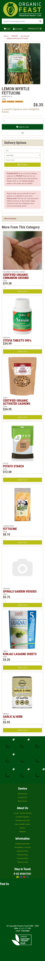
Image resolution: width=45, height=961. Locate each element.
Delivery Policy (22, 851)
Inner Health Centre (22, 824)
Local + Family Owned (22, 813)
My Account (22, 794)
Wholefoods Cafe (22, 820)
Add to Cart (23, 127)
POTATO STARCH (13, 466)
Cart (8, 29)
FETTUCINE (10, 529)
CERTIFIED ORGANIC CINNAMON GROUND (16, 276)
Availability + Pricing (22, 847)
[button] (22, 133)
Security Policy (22, 858)
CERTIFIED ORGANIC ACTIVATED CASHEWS (16, 402)
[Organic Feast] (22, 9)
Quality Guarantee (22, 844)
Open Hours (22, 801)
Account (18, 29)
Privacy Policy (22, 855)
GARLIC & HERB (12, 716)
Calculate (23, 165)
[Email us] (17, 876)
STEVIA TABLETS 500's (17, 340)
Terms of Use (22, 862)
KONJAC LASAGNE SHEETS (20, 654)
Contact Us (22, 797)
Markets (22, 831)
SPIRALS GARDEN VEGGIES (20, 591)
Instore (22, 828)
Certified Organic (22, 817)
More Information (10, 219)
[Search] (40, 21)
